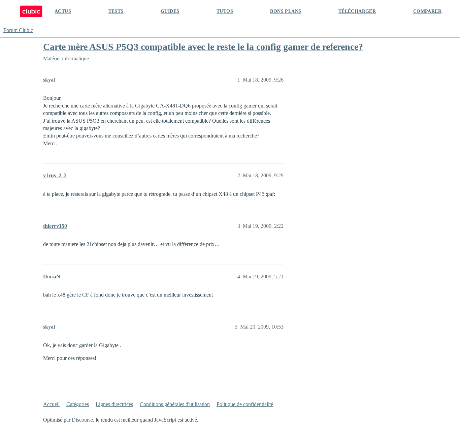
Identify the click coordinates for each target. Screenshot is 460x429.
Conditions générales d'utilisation (175, 404)
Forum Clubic (18, 30)
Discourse (82, 420)
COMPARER (427, 11)
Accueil (51, 404)
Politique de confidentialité (245, 404)
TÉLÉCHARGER (357, 11)
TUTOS (225, 11)
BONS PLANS (285, 11)
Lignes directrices (114, 404)
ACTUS (63, 11)
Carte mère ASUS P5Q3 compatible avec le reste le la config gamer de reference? (203, 46)
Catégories (77, 404)
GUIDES (170, 11)
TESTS (116, 11)
